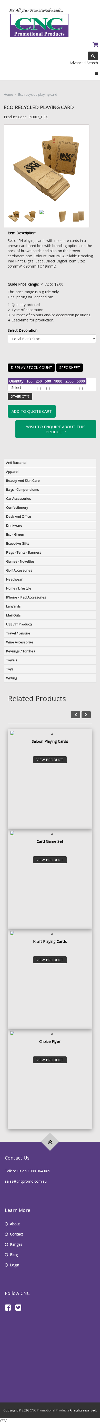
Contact (16, 1234)
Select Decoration (22, 330)
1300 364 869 (39, 1171)
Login (14, 1264)
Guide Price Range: (23, 284)
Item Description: (22, 232)
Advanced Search (83, 62)
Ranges (16, 1244)
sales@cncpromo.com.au (26, 1181)
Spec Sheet (69, 367)
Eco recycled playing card (37, 94)
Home (8, 94)
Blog (14, 1254)
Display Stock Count (31, 367)
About (15, 1223)
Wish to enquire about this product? (55, 429)
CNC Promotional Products (49, 1410)
